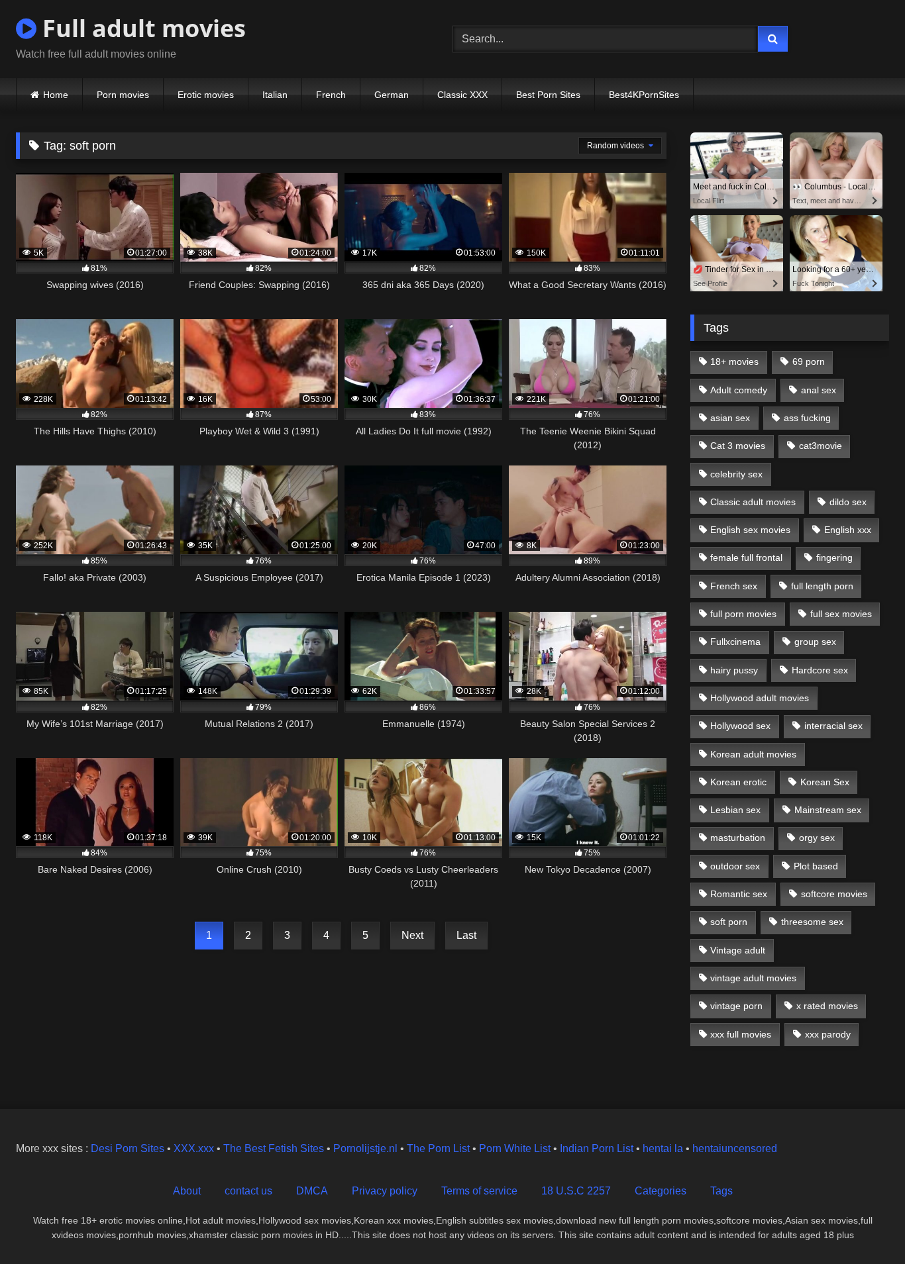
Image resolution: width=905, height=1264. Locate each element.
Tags (721, 1190)
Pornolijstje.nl (365, 1148)
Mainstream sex (827, 809)
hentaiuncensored (734, 1148)
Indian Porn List (596, 1148)
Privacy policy (384, 1190)
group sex (815, 641)
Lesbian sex (735, 809)
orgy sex (817, 837)
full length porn (822, 586)
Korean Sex (824, 782)
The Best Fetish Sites (273, 1148)
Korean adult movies (753, 754)
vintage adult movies (753, 978)
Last (466, 935)
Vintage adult (737, 950)
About (187, 1190)
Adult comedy (738, 390)
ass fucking (807, 418)
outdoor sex (735, 866)
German (391, 94)
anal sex (818, 390)
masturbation (737, 837)
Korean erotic (738, 782)
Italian (275, 94)
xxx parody (828, 1034)
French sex (733, 586)
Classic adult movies (753, 502)
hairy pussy (734, 670)
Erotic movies (206, 94)
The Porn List (438, 1148)
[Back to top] (863, 1225)
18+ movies (734, 361)
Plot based (816, 866)
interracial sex (833, 725)
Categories (660, 1190)
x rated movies (827, 1005)
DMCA (312, 1190)
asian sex (730, 418)
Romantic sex (738, 894)
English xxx (847, 529)
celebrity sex (736, 474)
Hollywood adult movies (759, 698)
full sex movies (841, 613)
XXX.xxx (194, 1148)
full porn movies (743, 613)
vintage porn (736, 1005)
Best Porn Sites (548, 94)
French (331, 94)
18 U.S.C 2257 (576, 1190)
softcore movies (834, 894)
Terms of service (479, 1190)
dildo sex (848, 502)
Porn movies (123, 94)
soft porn (728, 921)
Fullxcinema (735, 641)
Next (412, 935)
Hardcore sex (820, 670)
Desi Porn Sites (127, 1148)
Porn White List (515, 1148)
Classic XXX (462, 94)
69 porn (808, 361)
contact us (248, 1190)
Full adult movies (141, 28)
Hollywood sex (740, 725)
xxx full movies (740, 1034)
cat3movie (820, 445)
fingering (834, 557)
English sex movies (750, 529)
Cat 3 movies (737, 445)
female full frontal (746, 557)
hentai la (663, 1148)
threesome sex (812, 921)
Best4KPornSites (644, 94)
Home (55, 94)
